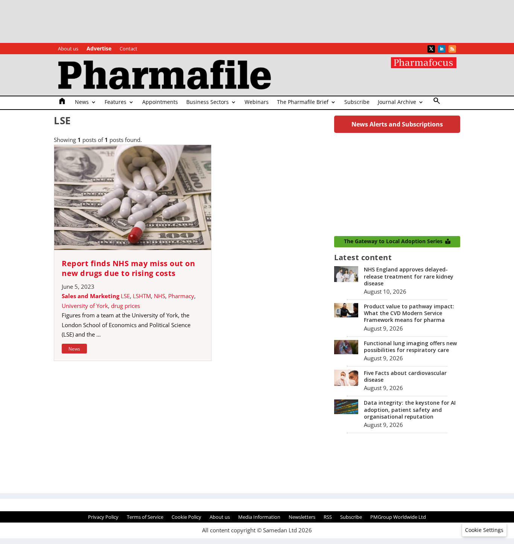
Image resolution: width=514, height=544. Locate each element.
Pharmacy (181, 296)
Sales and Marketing (90, 296)
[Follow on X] (431, 49)
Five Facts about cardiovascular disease (405, 376)
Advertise (99, 49)
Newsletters (302, 517)
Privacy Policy (103, 517)
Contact (128, 49)
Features (115, 102)
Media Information (259, 517)
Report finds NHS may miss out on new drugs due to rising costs (128, 268)
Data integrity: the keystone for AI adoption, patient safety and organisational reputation (410, 409)
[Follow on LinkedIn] (442, 49)
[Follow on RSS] (452, 49)
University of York (85, 305)
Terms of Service (145, 517)
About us (68, 49)
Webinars (257, 102)
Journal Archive (397, 102)
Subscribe (357, 102)
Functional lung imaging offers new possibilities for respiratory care (410, 347)
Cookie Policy (186, 517)
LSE (125, 296)
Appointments (160, 102)
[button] (484, 530)
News (82, 102)
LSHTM (142, 296)
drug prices (125, 305)
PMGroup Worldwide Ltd (398, 517)
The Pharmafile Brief (302, 102)
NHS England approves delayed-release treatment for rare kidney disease (408, 276)
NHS (159, 296)
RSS (328, 517)
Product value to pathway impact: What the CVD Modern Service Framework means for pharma (409, 313)
